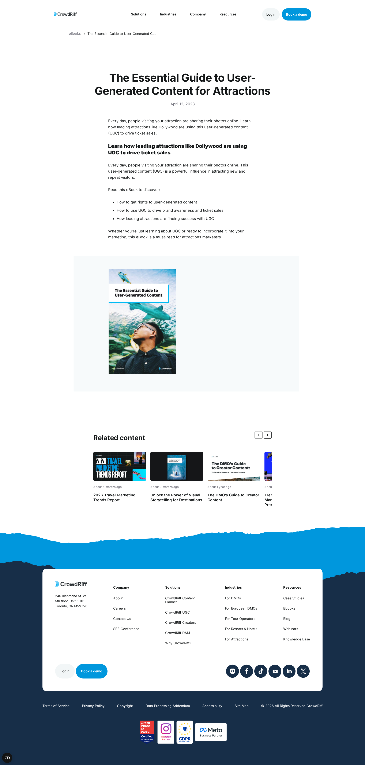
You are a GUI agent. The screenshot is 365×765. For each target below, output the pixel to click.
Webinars (290, 629)
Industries (168, 14)
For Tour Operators (240, 619)
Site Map (242, 706)
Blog (286, 619)
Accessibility (212, 706)
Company (198, 14)
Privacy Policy (93, 706)
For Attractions (236, 639)
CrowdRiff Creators (180, 622)
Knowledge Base (296, 639)
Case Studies (293, 598)
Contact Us (122, 619)
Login (270, 14)
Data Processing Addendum (168, 706)
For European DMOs (241, 608)
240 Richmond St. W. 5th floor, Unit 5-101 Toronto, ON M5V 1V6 (71, 601)
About (118, 598)
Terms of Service (55, 706)
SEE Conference (126, 629)
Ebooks (289, 608)
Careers (119, 608)
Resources (228, 14)
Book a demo (296, 14)
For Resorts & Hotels (241, 629)
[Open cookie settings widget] (7, 758)
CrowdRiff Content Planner (180, 600)
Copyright (125, 706)
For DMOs (233, 598)
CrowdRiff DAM (177, 633)
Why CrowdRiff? (178, 643)
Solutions (138, 14)
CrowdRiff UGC (177, 612)
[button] (268, 435)
